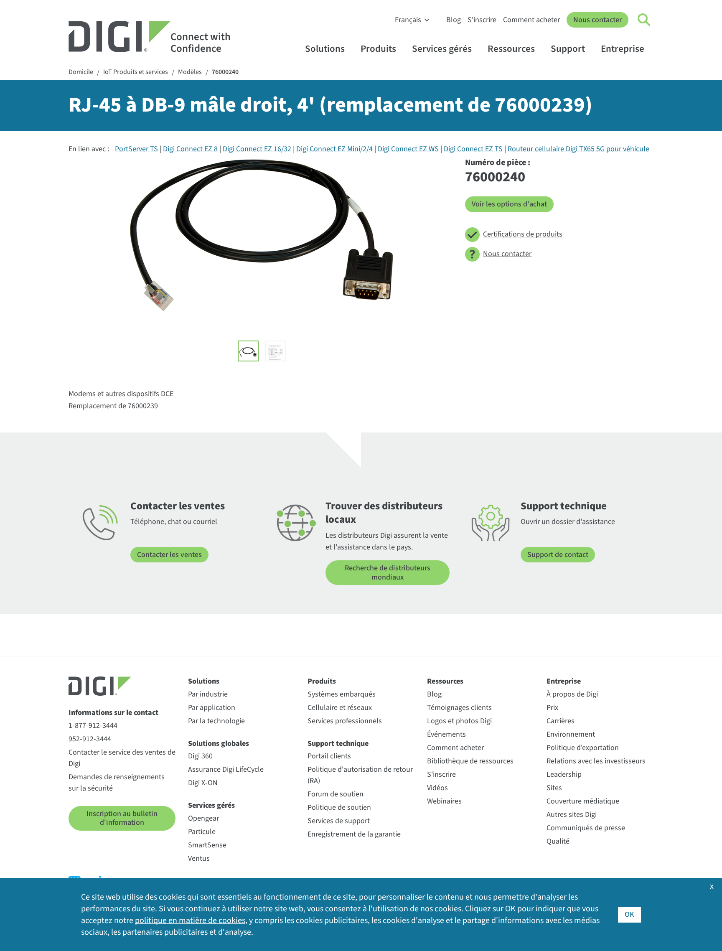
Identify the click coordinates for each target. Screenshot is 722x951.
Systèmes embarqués (342, 694)
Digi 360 (200, 756)
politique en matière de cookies (190, 920)
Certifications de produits (522, 234)
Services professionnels (345, 721)
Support (568, 48)
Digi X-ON (203, 783)
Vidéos (437, 788)
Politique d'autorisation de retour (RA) (360, 775)
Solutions (325, 48)
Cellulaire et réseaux (340, 707)
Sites (554, 788)
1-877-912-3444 (93, 725)
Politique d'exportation (583, 747)
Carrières (561, 721)
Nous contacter (597, 20)
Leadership (564, 774)
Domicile (81, 72)
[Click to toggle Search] (644, 20)
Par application (211, 707)
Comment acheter (531, 20)
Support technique (338, 743)
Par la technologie (216, 721)
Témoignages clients (459, 707)
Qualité (558, 841)
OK (629, 914)
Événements (446, 734)
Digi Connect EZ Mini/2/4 (334, 149)
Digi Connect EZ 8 (190, 149)
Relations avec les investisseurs (596, 761)
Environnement (571, 734)
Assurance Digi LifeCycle (226, 769)
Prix (552, 707)
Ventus (199, 858)
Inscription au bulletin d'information (122, 818)
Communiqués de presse (586, 828)
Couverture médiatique (583, 801)
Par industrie (208, 694)
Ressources (511, 48)
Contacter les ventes (169, 554)
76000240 (225, 72)
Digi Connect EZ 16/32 (257, 149)
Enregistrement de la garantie (354, 834)
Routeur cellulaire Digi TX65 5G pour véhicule (578, 149)
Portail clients (329, 756)
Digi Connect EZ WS (408, 149)
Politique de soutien (339, 807)
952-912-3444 (90, 739)
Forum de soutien (336, 794)
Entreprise (622, 48)
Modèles (190, 72)
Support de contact (557, 554)
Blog (453, 20)
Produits (378, 48)
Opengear (203, 818)
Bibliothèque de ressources (470, 761)
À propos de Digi (572, 694)
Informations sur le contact (113, 712)
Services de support (339, 821)
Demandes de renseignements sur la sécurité (117, 782)
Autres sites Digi (572, 814)
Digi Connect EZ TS (473, 149)
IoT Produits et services (135, 72)
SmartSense (207, 845)
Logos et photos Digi (459, 721)
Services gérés (442, 48)
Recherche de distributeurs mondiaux (387, 572)
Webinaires (444, 801)
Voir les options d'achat (509, 204)
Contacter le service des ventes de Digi (122, 758)
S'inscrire (482, 20)
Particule (202, 831)
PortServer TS (136, 149)
